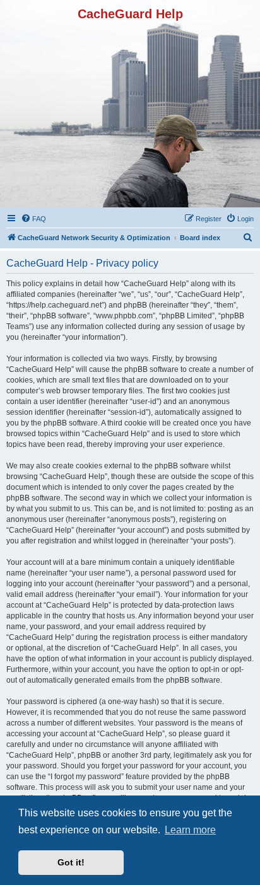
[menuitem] (33, 218)
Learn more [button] (190, 829)
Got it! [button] (71, 862)
